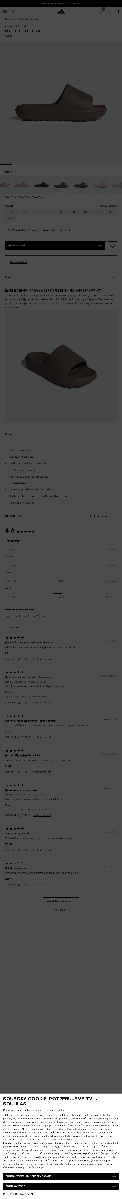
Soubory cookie (65, 1140)
